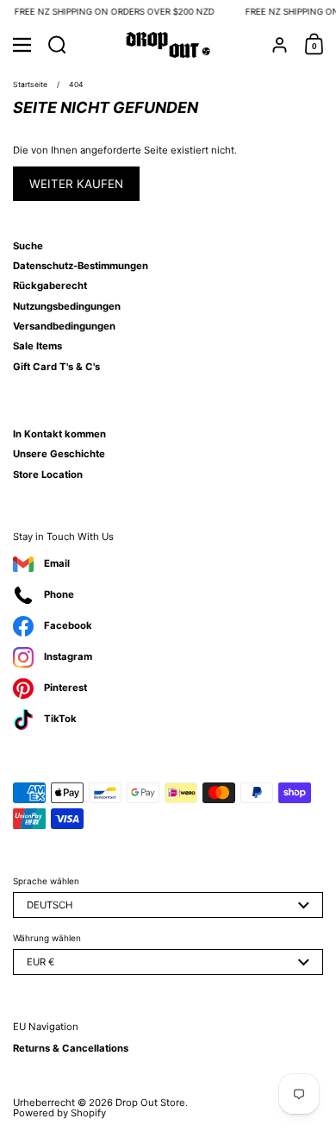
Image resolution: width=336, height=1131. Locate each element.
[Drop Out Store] (168, 45)
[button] (57, 44)
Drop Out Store (150, 1102)
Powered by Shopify (59, 1113)
